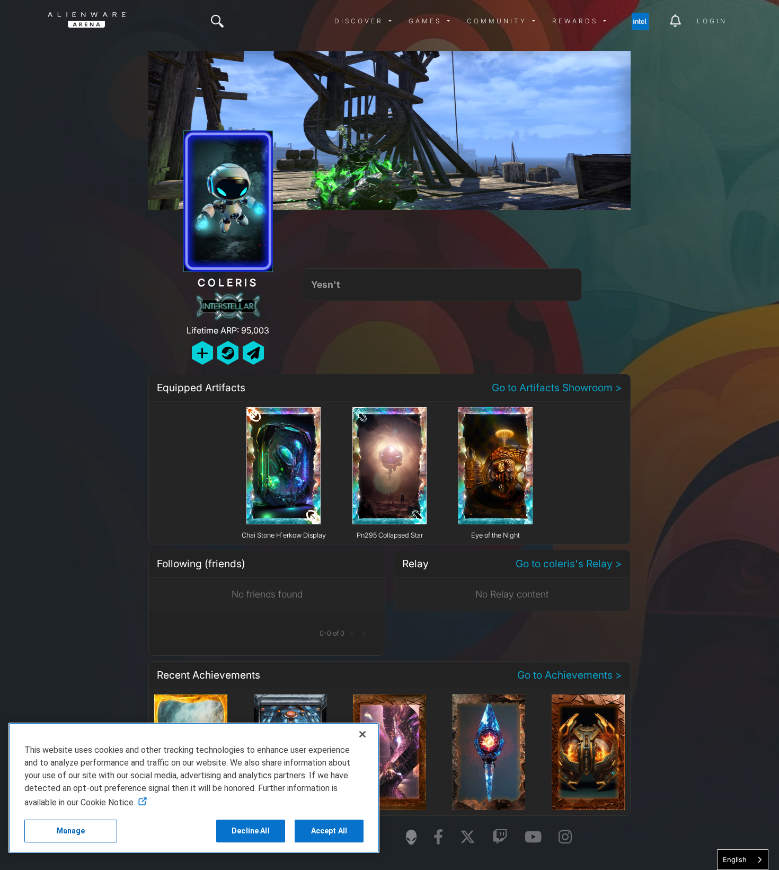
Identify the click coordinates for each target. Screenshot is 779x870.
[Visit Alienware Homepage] (411, 837)
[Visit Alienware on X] (468, 837)
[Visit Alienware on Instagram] (565, 837)
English (735, 859)
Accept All (329, 831)
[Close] (362, 734)
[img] (217, 21)
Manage (71, 831)
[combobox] (742, 859)
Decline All (251, 831)
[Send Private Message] (253, 353)
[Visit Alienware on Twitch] (500, 837)
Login (712, 21)
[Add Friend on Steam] (227, 353)
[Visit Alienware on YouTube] (533, 837)
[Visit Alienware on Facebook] (438, 837)
